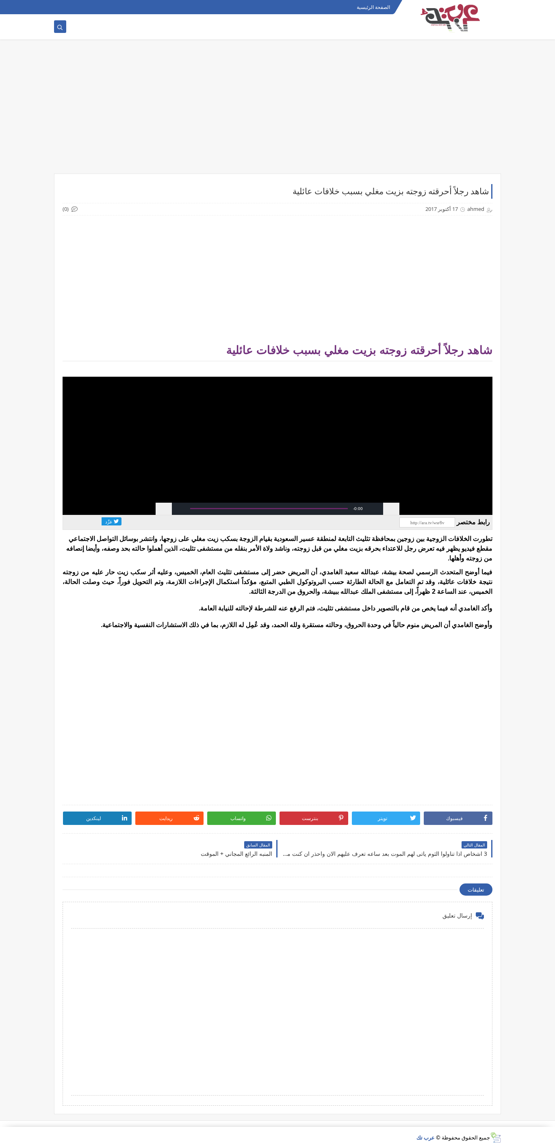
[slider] (268, 508)
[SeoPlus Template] (495, 1137)
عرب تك (425, 1137)
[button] (180, 509)
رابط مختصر (473, 522)
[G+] (158, 521)
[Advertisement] (277, 110)
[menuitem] (375, 509)
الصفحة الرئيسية (373, 7)
